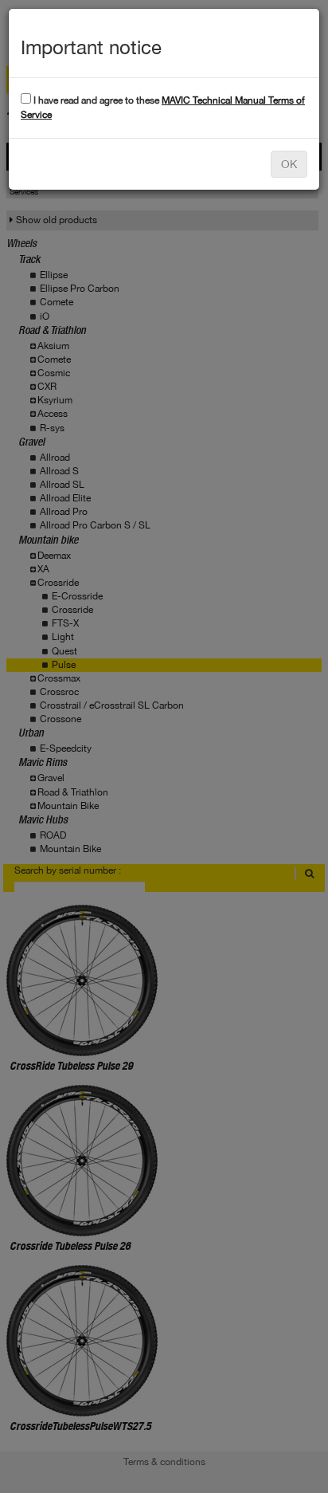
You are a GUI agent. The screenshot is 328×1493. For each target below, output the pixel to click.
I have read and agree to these (163, 107)
